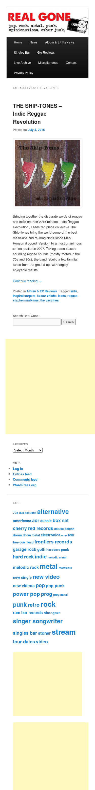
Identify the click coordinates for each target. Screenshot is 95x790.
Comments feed (25, 479)
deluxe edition (64, 528)
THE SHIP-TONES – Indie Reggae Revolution (37, 113)
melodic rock (26, 567)
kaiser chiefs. (46, 295)
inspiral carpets (24, 295)
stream (64, 631)
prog (46, 593)
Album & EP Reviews (59, 42)
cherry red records (33, 528)
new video (46, 576)
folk (71, 535)
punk (20, 604)
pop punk (55, 585)
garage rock (24, 549)
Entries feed (22, 474)
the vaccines (49, 300)
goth (41, 549)
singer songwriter (38, 621)
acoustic (30, 513)
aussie (46, 520)
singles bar (25, 633)
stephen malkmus (26, 300)
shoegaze (52, 612)
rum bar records (28, 612)
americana (22, 520)
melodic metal (57, 557)
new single (22, 577)
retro (34, 604)
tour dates (24, 641)
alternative (53, 511)
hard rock (23, 556)
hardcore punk (57, 549)
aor (35, 520)
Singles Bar (22, 52)
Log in (18, 468)
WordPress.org (24, 484)
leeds (62, 295)
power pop (26, 593)
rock (48, 604)
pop (40, 585)
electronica (50, 534)
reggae (72, 295)
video (42, 641)
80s (21, 513)
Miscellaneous (48, 62)
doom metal (31, 535)
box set (61, 520)
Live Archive (22, 62)
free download (23, 542)
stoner (44, 633)
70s (15, 512)
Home (18, 42)
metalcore (65, 568)
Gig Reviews (46, 52)
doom (17, 535)
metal (49, 566)
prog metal (60, 594)
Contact (71, 62)
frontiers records (53, 541)
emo (64, 535)
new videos (24, 585)
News (33, 42)
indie (73, 291)
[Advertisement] (53, 684)
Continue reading (27, 280)
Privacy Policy (23, 72)
